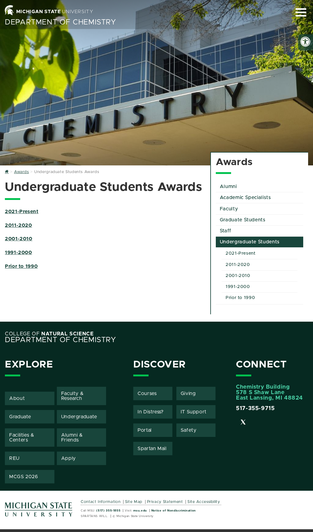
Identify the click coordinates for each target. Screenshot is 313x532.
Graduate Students (243, 219)
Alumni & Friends (72, 437)
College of (49, 333)
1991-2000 (18, 252)
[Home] (7, 172)
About (17, 398)
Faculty (229, 208)
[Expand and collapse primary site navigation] (301, 12)
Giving (188, 393)
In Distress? (151, 411)
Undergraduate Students (250, 241)
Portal (145, 430)
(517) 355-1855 (108, 510)
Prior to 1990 (21, 266)
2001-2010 (18, 238)
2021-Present (22, 211)
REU (14, 458)
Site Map (133, 502)
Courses (147, 393)
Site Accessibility (203, 502)
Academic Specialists (245, 197)
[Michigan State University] (39, 511)
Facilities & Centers (21, 437)
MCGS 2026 (23, 476)
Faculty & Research (72, 396)
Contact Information (100, 502)
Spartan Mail (152, 448)
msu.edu (140, 510)
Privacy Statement (165, 502)
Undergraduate (79, 416)
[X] (243, 423)
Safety (189, 430)
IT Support (194, 411)
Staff (225, 230)
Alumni (228, 186)
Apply (68, 458)
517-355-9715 (255, 408)
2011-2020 (18, 225)
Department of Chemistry (60, 22)
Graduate (20, 416)
